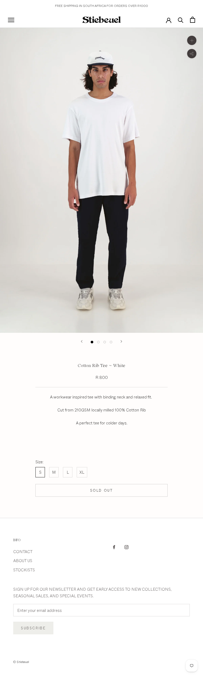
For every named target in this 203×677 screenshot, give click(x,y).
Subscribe (33, 628)
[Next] (121, 341)
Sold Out (101, 490)
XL (82, 472)
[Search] (180, 20)
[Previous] (81, 341)
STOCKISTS (24, 569)
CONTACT (23, 551)
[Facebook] (114, 546)
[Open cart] (192, 20)
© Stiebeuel (21, 662)
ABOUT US (22, 560)
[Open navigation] (11, 19)
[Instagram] (126, 546)
